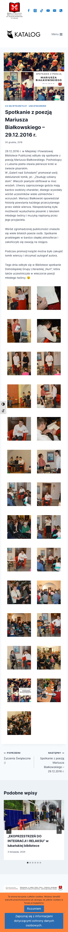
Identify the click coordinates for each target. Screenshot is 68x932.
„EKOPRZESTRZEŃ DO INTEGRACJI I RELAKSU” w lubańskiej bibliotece (28, 841)
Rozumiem (34, 908)
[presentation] (34, 815)
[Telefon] (61, 10)
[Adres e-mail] (54, 10)
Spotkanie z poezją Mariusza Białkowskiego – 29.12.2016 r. (52, 762)
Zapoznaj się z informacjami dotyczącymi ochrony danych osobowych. (34, 921)
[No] (64, 912)
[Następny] (59, 830)
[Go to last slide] (8, 830)
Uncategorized (37, 106)
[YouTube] (48, 10)
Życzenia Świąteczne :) (17, 758)
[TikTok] (41, 10)
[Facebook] (28, 10)
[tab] (27, 862)
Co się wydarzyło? (16, 106)
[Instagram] (35, 10)
